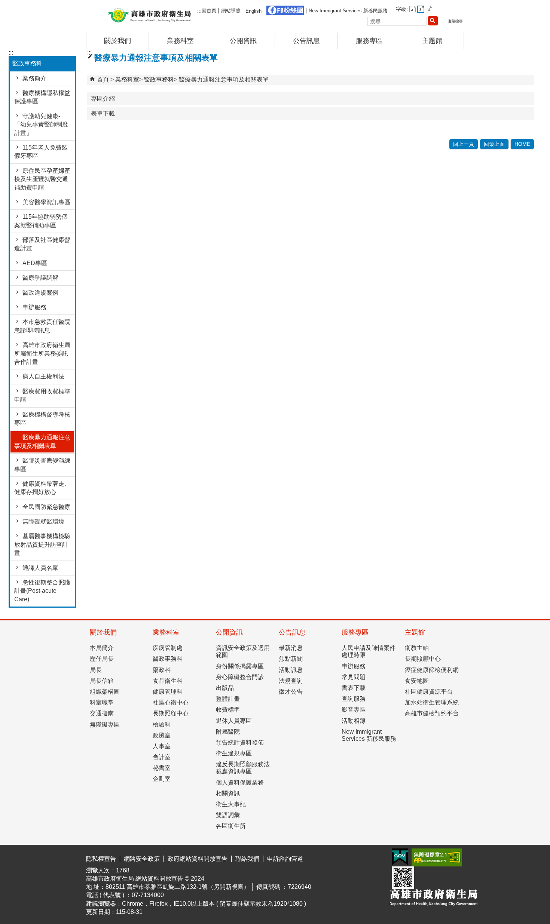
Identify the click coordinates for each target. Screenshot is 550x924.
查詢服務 (354, 699)
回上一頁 (463, 144)
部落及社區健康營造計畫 (42, 244)
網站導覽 (231, 10)
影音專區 (354, 709)
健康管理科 (168, 691)
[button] (433, 20)
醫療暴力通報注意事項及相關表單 (42, 441)
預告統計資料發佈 (240, 742)
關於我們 (117, 40)
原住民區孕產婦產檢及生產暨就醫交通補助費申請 (42, 179)
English (253, 11)
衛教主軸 (417, 648)
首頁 (103, 79)
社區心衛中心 (171, 702)
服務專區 (369, 40)
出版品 (225, 688)
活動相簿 (354, 721)
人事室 (162, 746)
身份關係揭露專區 (240, 666)
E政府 (400, 856)
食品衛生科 (168, 681)
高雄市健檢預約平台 (432, 713)
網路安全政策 (142, 859)
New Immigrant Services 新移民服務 (348, 10)
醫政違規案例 (40, 292)
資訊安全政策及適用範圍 (243, 651)
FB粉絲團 (285, 10)
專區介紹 (103, 98)
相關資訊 (228, 793)
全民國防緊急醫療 (46, 507)
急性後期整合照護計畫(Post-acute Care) (42, 590)
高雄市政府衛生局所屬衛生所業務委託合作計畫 (42, 353)
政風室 (162, 735)
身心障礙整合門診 (240, 677)
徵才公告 (291, 691)
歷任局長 (102, 659)
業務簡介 (34, 78)
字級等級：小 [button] (412, 9)
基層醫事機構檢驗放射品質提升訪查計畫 (42, 544)
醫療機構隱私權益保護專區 (42, 97)
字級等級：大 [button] (429, 9)
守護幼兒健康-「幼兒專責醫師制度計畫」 (41, 124)
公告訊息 (306, 40)
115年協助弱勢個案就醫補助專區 (41, 221)
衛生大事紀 (231, 804)
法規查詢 (291, 681)
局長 (96, 670)
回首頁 (209, 10)
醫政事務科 (159, 79)
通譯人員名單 (40, 568)
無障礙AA (437, 857)
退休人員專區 (234, 721)
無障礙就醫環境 (43, 521)
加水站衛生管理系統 (432, 702)
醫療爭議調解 (40, 277)
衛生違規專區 (234, 753)
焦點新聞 (291, 659)
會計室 (162, 757)
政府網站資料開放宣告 (197, 859)
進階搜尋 (455, 21)
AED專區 (34, 263)
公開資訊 (243, 40)
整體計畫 (228, 699)
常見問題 (354, 677)
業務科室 (180, 40)
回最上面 (494, 144)
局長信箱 (102, 681)
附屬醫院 (228, 731)
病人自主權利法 (43, 376)
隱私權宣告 (101, 859)
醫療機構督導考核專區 (42, 418)
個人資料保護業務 (240, 782)
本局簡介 (102, 648)
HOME (522, 144)
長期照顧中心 (171, 713)
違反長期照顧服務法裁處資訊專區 (243, 767)
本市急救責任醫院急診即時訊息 (42, 326)
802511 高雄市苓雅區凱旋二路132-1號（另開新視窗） (178, 887)
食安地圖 (417, 681)
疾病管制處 (168, 648)
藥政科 (162, 670)
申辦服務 (34, 307)
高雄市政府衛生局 (149, 14)
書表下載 (354, 688)
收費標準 (228, 709)
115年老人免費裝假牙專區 (41, 151)
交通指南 (102, 713)
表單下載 (103, 113)
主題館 (432, 40)
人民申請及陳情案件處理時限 (368, 651)
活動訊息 (291, 670)
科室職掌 (102, 702)
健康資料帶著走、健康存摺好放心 (42, 488)
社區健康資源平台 (429, 691)
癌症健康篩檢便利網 (432, 670)
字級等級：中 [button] (420, 9)
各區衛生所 (231, 826)
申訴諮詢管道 (285, 859)
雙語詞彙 (228, 815)
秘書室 (162, 768)
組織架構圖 (105, 691)
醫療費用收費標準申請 (42, 395)
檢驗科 (162, 724)
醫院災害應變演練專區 (42, 464)
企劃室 (162, 779)
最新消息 (291, 648)
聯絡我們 (247, 859)
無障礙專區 (105, 724)
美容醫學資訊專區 (46, 202)
